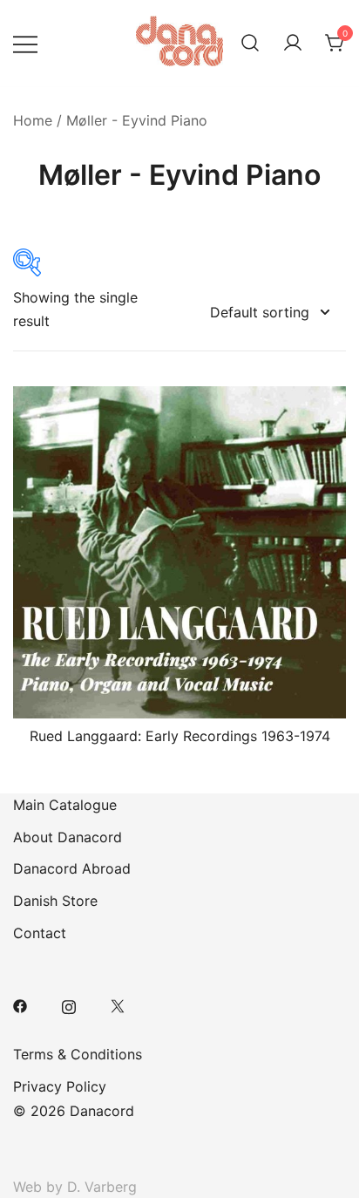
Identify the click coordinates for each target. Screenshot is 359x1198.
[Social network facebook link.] (20, 1004)
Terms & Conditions (77, 1054)
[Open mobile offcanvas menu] (25, 43)
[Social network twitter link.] (118, 1004)
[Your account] (292, 43)
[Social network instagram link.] (69, 1004)
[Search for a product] (250, 43)
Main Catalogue (65, 804)
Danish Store (55, 900)
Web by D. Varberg (75, 1186)
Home (32, 120)
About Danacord (67, 837)
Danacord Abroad (72, 868)
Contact (39, 933)
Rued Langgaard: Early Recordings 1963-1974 (180, 736)
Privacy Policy (59, 1086)
